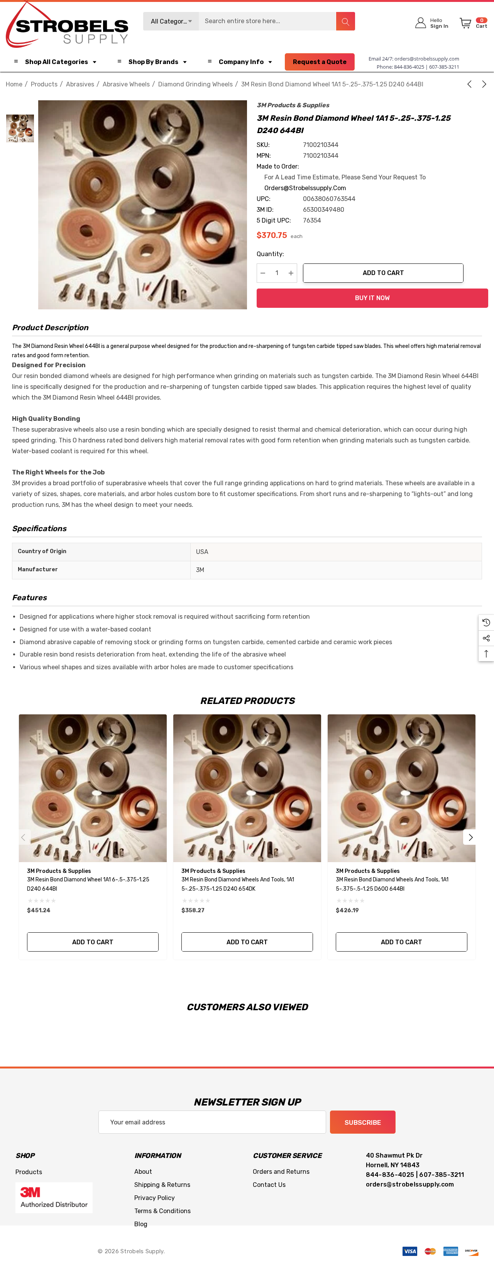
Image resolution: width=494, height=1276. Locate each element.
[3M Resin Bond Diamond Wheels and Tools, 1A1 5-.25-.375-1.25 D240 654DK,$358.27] (247, 788)
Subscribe (363, 1122)
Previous (23, 837)
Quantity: (270, 254)
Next (471, 837)
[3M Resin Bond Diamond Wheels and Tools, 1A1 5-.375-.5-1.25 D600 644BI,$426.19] (401, 788)
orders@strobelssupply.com (426, 58)
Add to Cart (383, 273)
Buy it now (372, 298)
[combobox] (249, 21)
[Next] (482, 84)
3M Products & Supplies (293, 105)
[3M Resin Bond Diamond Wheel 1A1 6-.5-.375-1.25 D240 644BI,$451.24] (93, 788)
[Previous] (470, 84)
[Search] (345, 21)
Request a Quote (320, 62)
